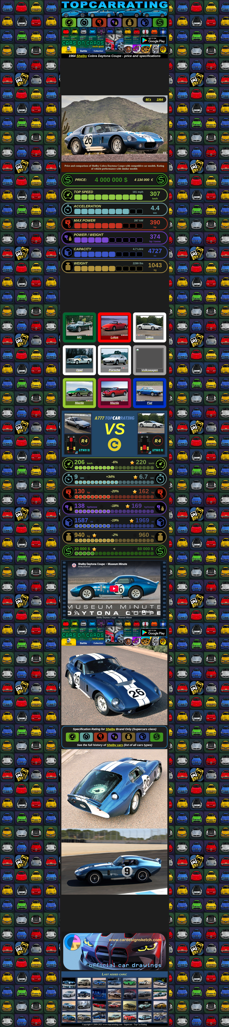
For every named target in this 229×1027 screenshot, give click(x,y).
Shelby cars (115, 745)
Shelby (81, 56)
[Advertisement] (114, 76)
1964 (160, 99)
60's (148, 99)
